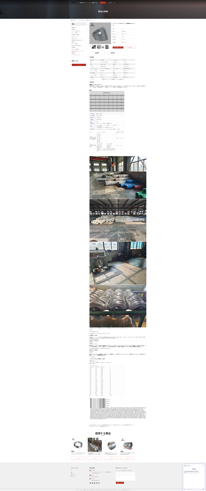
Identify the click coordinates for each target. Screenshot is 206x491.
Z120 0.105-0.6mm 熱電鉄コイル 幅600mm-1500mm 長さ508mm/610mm (127, 454)
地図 (84, 489)
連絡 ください (95, 2)
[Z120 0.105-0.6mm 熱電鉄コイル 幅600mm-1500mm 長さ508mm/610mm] (128, 445)
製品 (87, 2)
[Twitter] (92, 483)
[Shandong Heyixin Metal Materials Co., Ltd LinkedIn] (97, 483)
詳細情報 (97, 52)
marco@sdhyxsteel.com (95, 480)
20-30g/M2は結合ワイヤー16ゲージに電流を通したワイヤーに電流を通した (94, 454)
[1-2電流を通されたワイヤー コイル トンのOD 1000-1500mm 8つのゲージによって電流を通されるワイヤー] (111, 445)
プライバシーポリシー (79, 489)
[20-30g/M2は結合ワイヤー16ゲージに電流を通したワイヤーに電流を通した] (95, 445)
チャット (103, 2)
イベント (90, 2)
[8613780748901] (99, 483)
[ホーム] (72, 2)
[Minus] (203, 465)
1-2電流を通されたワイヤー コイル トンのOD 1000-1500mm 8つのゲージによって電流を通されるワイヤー (111, 454)
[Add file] (185, 489)
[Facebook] (94, 483)
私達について (83, 2)
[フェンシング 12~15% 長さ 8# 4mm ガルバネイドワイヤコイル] (78, 445)
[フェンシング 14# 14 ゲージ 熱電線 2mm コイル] (100, 33)
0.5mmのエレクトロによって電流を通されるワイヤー (99, 426)
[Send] (203, 489)
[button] (73, 447)
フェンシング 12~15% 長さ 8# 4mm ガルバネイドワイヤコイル (78, 454)
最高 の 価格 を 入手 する (118, 47)
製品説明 (113, 52)
